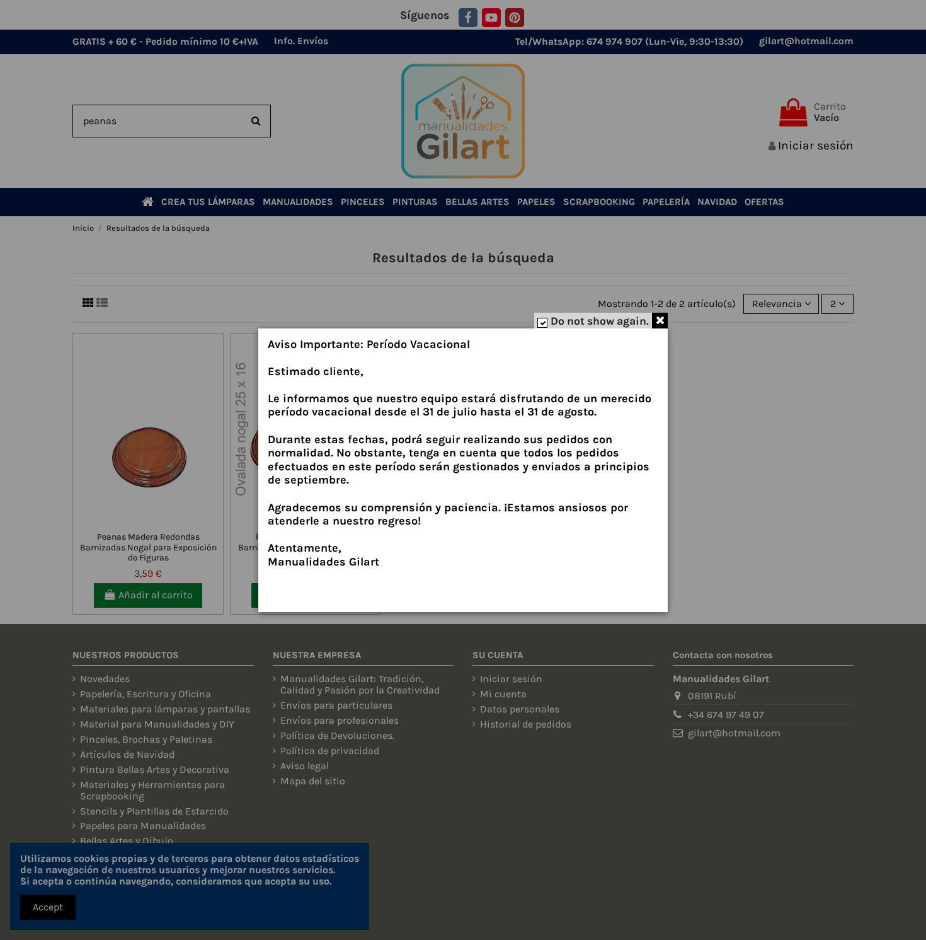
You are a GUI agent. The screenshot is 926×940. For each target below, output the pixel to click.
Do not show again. (600, 321)
